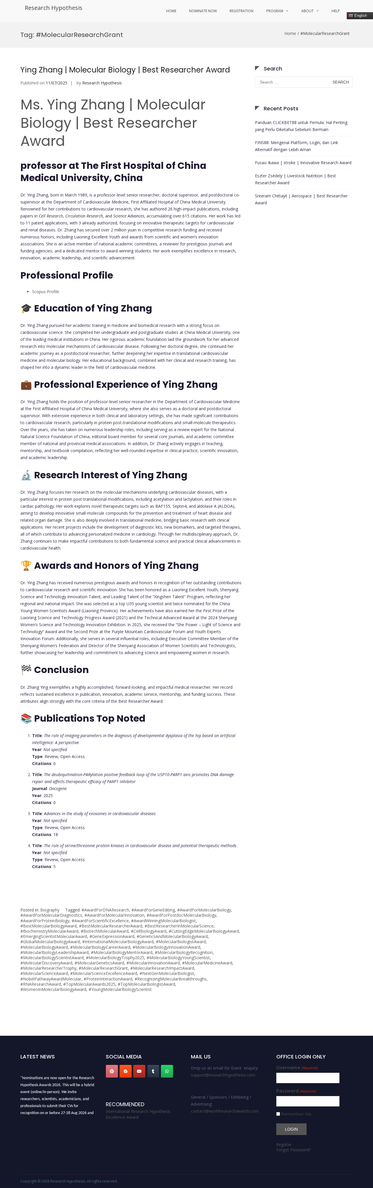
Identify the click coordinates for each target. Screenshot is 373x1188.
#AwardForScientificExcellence (100, 920)
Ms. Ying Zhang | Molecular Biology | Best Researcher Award (112, 123)
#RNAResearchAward (40, 984)
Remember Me (296, 1114)
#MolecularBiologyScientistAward (52, 957)
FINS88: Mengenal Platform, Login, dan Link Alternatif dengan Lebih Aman (296, 146)
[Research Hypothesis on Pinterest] (112, 1071)
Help (336, 10)
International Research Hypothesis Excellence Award (138, 1114)
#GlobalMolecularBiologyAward (50, 941)
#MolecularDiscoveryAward (46, 963)
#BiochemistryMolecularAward (49, 931)
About (307, 10)
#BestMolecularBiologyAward (48, 926)
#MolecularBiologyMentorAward (121, 952)
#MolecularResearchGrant (103, 968)
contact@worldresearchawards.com (225, 1111)
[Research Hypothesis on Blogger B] (125, 1071)
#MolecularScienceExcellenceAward (103, 973)
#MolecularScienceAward (44, 973)
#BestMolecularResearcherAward (110, 926)
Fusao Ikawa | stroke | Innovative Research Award (303, 162)
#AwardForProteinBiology (44, 920)
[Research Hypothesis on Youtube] (139, 1071)
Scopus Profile (45, 291)
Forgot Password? (293, 1149)
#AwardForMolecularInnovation (114, 915)
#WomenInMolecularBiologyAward (53, 989)
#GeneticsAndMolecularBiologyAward (172, 936)
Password (296, 1091)
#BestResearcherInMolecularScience (179, 926)
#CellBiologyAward (148, 931)
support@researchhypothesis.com (223, 1075)
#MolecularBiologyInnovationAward (166, 947)
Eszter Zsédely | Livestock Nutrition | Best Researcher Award (295, 179)
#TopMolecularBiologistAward (146, 984)
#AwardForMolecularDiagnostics (51, 915)
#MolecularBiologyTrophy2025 (115, 957)
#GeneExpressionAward (111, 936)
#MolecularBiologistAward (181, 941)
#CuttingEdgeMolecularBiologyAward (204, 931)
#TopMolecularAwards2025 (89, 984)
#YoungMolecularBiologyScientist (120, 989)
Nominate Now (203, 10)
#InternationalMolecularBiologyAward (118, 941)
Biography (49, 910)
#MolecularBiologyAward (44, 947)
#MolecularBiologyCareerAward (100, 947)
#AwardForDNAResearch (105, 910)
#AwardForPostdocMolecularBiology (181, 915)
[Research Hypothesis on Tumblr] (153, 1071)
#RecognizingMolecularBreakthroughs (171, 979)
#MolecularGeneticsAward (99, 963)
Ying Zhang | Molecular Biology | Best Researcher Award (125, 70)
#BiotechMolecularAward (105, 931)
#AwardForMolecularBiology (204, 910)
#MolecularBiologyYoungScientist (178, 957)
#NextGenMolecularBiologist (167, 973)
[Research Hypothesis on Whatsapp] (167, 1071)
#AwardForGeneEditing (153, 910)
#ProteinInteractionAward (108, 979)
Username (297, 1068)
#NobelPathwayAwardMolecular (50, 979)
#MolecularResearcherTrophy (48, 968)
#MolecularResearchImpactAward (162, 968)
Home (171, 10)
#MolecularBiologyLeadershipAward (54, 952)
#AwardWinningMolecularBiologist (163, 920)
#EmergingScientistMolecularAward (53, 936)
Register (284, 1144)
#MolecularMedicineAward (207, 963)
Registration (242, 10)
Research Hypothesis (53, 8)
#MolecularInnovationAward (153, 963)
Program (274, 10)
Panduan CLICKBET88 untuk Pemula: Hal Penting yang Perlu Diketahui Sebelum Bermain (301, 126)
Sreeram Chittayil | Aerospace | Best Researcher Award (301, 199)
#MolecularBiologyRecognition (184, 952)
